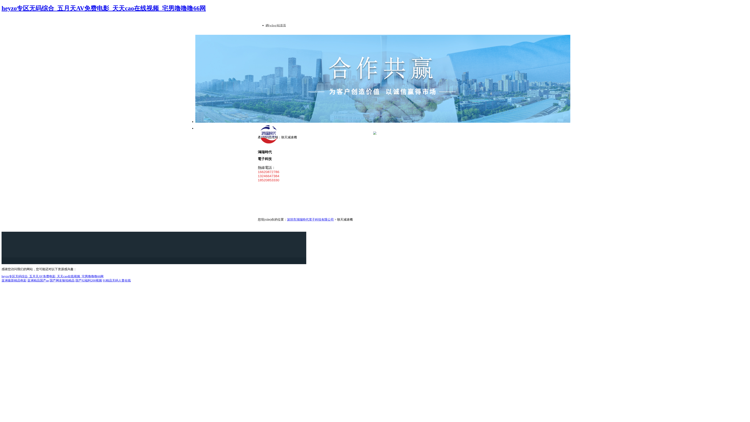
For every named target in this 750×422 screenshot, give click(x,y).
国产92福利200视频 (88, 280)
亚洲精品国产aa (38, 280)
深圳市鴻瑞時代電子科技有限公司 (310, 219)
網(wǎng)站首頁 (276, 25)
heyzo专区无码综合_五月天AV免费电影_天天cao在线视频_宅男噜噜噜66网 (104, 8)
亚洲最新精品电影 (14, 280)
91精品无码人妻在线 (117, 280)
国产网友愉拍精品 (62, 280)
